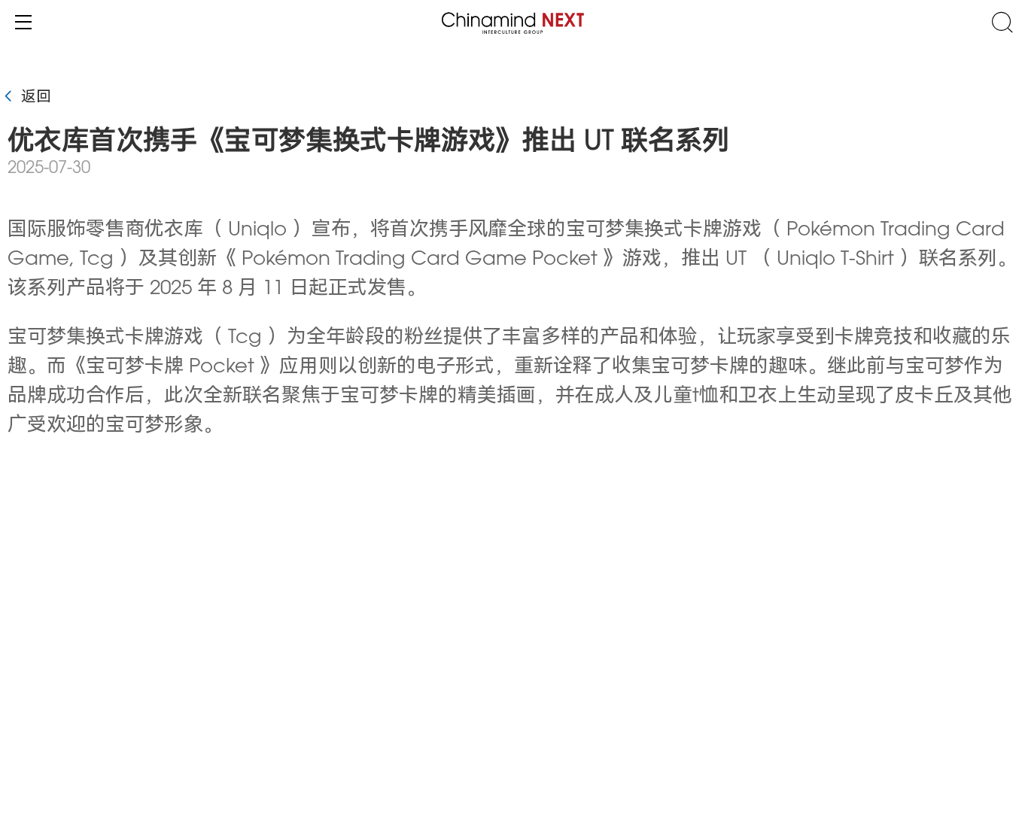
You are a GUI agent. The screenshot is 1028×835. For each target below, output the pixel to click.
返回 (34, 97)
